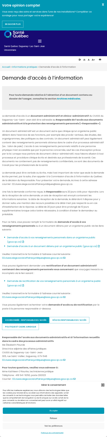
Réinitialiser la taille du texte (88, 59)
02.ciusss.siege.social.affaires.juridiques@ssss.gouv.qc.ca (32, 257)
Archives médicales (68, 98)
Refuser (53, 418)
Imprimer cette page (100, 59)
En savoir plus (13, 24)
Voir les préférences (53, 426)
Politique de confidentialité (52, 433)
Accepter (53, 410)
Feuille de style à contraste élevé (79, 59)
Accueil (6, 67)
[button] (102, 385)
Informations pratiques (24, 67)
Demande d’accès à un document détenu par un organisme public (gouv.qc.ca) (52, 246)
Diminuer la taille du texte (84, 59)
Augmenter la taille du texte (93, 59)
